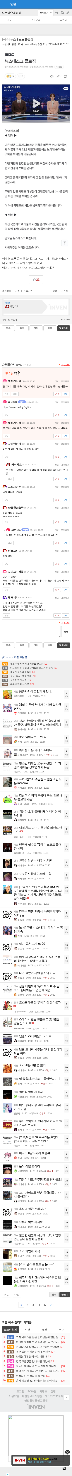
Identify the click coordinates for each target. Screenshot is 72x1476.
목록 (8, 328)
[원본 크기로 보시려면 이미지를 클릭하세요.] (36, 87)
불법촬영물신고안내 (36, 1400)
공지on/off (57, 14)
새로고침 (65, 364)
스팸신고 (28, 291)
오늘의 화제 (10, 1329)
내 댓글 (36, 19)
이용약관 (14, 1396)
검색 (62, 14)
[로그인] (61, 4)
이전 (36, 328)
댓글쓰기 (63, 328)
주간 (27, 1329)
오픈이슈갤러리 (11, 12)
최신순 (27, 364)
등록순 (19, 364)
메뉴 (4, 319)
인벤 (13, 4)
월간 (44, 1329)
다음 (50, 328)
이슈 (61, 1329)
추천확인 (6, 291)
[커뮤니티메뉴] (4, 4)
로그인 (20, 1391)
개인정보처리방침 (32, 1396)
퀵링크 (43, 1391)
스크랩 (64, 291)
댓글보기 (63, 645)
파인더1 (6, 44)
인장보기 (12, 319)
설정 (53, 1391)
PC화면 (32, 1391)
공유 (55, 291)
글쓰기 (68, 13)
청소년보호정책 (54, 1396)
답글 (6, 394)
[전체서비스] (67, 4)
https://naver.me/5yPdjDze (17, 407)
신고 (17, 291)
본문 (22, 328)
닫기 (67, 1452)
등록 (66, 631)
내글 (9, 19)
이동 (15, 394)
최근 (6, 1294)
